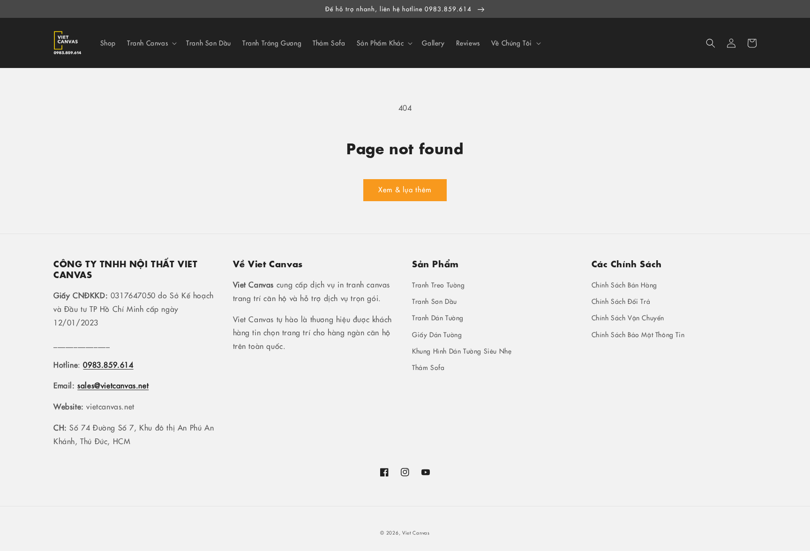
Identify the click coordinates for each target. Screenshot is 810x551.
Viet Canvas (416, 532)
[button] (710, 43)
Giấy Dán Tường (437, 334)
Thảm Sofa (428, 367)
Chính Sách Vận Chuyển (628, 317)
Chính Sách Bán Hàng (624, 284)
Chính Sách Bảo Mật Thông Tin (638, 334)
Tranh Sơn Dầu (434, 301)
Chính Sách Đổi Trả (621, 301)
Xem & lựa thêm (405, 189)
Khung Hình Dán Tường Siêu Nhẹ (461, 350)
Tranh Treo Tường (438, 284)
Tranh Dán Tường (438, 317)
